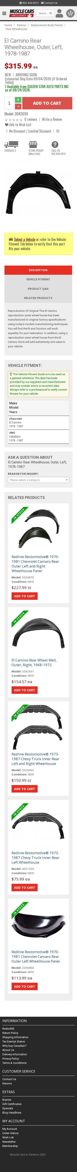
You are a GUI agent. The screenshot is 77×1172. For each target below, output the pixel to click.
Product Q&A (38, 289)
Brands (6, 1099)
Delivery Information (14, 1054)
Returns (7, 1083)
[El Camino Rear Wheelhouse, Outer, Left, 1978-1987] (38, 192)
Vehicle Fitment (38, 279)
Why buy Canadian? (14, 1045)
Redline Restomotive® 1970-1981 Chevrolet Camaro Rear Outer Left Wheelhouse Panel (36, 956)
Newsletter (9, 1141)
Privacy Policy (10, 1058)
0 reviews (30, 119)
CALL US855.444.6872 (59, 152)
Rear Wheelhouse (16, 29)
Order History (10, 1133)
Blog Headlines (11, 1112)
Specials (7, 1108)
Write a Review (52, 119)
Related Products (38, 298)
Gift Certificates (11, 1104)
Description (38, 270)
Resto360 (8, 1028)
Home (8, 25)
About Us (8, 1050)
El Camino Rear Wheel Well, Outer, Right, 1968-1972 (34, 662)
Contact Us (51, 2)
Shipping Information (15, 1037)
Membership (10, 1146)
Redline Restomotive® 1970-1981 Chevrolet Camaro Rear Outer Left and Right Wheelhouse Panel (35, 563)
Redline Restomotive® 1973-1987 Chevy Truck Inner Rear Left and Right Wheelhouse (35, 759)
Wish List (8, 1137)
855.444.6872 (30, 2)
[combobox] (38, 480)
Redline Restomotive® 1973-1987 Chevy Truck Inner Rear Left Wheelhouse (35, 857)
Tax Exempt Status (13, 1041)
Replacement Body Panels (47, 25)
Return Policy (10, 1033)
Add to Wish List (19, 124)
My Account (9, 1128)
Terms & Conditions (14, 1063)
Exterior (21, 25)
